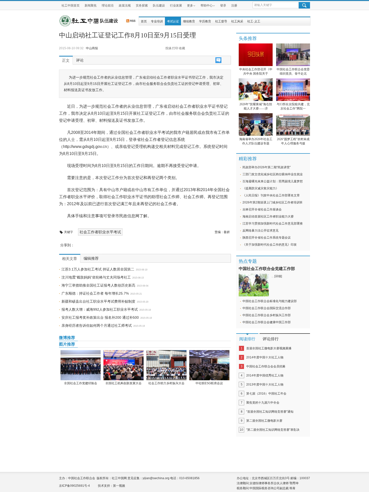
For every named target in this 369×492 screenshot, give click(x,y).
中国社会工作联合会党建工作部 (267, 268)
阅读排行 (247, 339)
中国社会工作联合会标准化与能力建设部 (269, 301)
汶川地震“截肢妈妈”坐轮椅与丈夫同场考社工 (96, 277)
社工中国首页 (71, 5)
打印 (175, 48)
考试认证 (173, 21)
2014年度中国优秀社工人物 (264, 375)
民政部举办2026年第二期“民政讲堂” (266, 167)
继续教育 (189, 21)
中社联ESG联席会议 (209, 383)
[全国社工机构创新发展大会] (123, 365)
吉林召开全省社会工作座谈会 (262, 209)
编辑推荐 (91, 258)
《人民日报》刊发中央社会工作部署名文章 (271, 195)
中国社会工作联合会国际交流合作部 (266, 308)
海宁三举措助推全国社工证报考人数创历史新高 (98, 285)
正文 (66, 61)
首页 (144, 21)
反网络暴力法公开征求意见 (260, 230)
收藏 (182, 48)
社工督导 (221, 21)
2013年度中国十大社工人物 (264, 384)
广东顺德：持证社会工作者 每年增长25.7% (95, 293)
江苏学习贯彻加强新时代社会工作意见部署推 (272, 223)
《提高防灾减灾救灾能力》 (260, 188)
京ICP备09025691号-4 (74, 485)
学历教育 (205, 21)
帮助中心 (207, 5)
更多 (190, 5)
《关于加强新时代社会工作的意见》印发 (269, 244)
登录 (223, 5)
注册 (234, 5)
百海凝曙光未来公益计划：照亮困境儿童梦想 (272, 181)
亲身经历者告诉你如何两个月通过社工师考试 (97, 325)
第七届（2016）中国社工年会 (266, 393)
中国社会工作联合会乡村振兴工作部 (266, 315)
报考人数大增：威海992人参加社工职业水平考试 (100, 309)
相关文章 (69, 259)
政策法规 (125, 5)
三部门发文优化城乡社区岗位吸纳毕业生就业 (272, 174)
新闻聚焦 (91, 5)
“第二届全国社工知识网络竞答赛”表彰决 (272, 429)
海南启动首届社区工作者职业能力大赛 (268, 216)
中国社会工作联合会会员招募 (265, 366)
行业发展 (176, 5)
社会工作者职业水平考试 (100, 232)
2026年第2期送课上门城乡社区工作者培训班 (272, 202)
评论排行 (271, 339)
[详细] (278, 276)
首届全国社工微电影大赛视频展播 (268, 348)
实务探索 (142, 5)
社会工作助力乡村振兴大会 (166, 383)
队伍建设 (159, 5)
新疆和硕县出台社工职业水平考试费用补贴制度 (98, 301)
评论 (80, 60)
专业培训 (157, 21)
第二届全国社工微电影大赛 (264, 420)
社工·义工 (253, 21)
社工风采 (237, 21)
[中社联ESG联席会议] (209, 365)
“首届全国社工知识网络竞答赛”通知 (269, 411)
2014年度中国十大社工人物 (264, 357)
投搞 (168, 48)
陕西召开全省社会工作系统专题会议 (266, 237)
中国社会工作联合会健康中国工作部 (266, 322)
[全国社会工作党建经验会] (80, 365)
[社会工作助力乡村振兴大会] (166, 365)
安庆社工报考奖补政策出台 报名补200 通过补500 (100, 317)
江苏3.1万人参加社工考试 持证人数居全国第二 (98, 269)
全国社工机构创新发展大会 (123, 383)
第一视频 (119, 485)
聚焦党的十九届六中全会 (262, 402)
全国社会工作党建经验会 (80, 383)
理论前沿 (108, 5)
